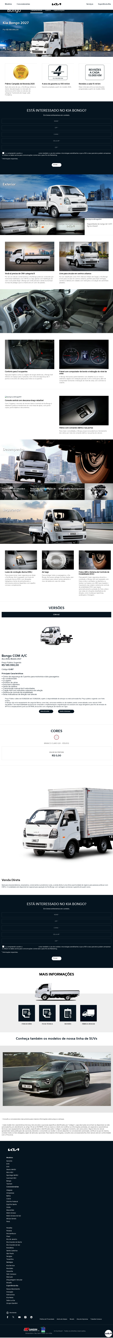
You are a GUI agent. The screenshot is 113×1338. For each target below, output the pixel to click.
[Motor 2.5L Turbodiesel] (99, 492)
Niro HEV (9, 1172)
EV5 (7, 1167)
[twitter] (15, 1317)
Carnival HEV (11, 1178)
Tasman (9, 1184)
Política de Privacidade (31, 153)
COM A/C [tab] (56, 615)
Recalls (9, 1283)
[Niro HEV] (57, 1079)
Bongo (8, 1181)
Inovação (9, 1292)
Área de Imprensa (82, 1319)
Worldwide (12, 1313)
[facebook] (9, 1317)
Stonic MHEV (11, 1170)
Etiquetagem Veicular (14, 1280)
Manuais (9, 1277)
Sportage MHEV (12, 1175)
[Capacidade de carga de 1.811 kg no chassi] (93, 219)
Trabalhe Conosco (97, 1319)
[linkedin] (33, 1317)
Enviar (55, 164)
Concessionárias (23, 4)
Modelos (8, 4)
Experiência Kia (104, 4)
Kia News (9, 1298)
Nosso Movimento (13, 1289)
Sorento (9, 1161)
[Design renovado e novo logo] (70, 227)
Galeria (48, 10)
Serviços (89, 4)
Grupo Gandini (12, 1303)
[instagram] (27, 1317)
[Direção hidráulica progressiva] (70, 492)
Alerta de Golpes (62, 1319)
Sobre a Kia (10, 1300)
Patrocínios (10, 1295)
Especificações (59, 10)
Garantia (9, 1271)
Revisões (9, 1268)
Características (36, 10)
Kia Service (10, 1266)
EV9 (7, 1164)
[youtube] (21, 1317)
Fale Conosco (11, 1274)
